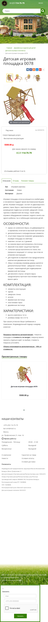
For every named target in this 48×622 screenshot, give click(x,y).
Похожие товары (27, 181)
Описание (6, 181)
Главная (9, 48)
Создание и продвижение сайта (11, 580)
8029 (24, 152)
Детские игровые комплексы (15, 51)
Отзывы (16, 181)
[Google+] (40, 69)
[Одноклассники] (34, 69)
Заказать (20, 616)
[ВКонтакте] (27, 69)
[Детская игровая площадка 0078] (9, 78)
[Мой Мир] (37, 69)
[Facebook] (30, 69)
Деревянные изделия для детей (24, 48)
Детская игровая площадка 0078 (24, 386)
